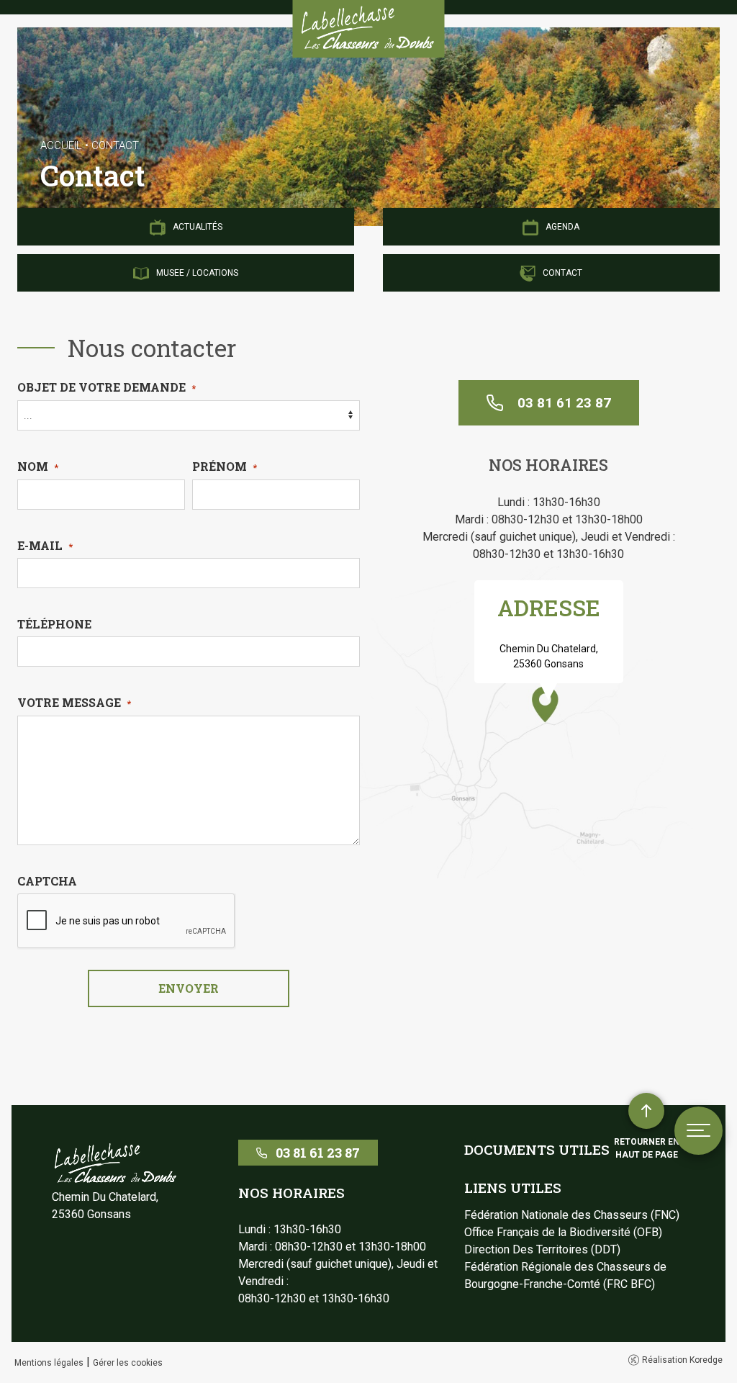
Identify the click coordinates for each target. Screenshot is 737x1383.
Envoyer (188, 988)
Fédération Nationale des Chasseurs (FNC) (571, 1215)
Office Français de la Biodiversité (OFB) (563, 1232)
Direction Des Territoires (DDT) (542, 1249)
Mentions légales (48, 1363)
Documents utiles (537, 1149)
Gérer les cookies (128, 1363)
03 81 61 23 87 (564, 403)
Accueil (61, 145)
